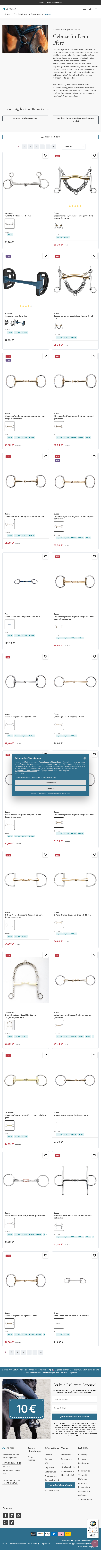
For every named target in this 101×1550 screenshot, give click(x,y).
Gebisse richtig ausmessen (25, 118)
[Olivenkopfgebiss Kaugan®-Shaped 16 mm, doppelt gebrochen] (26, 381)
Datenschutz (50, 1472)
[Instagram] (18, 1515)
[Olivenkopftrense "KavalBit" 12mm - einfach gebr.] (26, 1080)
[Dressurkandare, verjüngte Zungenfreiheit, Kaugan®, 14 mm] (75, 181)
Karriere (48, 1459)
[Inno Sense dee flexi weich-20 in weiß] (75, 1281)
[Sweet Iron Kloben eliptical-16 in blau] (26, 582)
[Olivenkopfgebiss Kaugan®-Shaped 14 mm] (26, 481)
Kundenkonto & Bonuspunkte (84, 1467)
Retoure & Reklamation (84, 1485)
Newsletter (66, 1455)
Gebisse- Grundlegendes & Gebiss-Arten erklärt (75, 119)
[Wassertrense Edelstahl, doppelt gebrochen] (26, 1180)
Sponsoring (66, 1459)
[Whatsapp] (5, 1522)
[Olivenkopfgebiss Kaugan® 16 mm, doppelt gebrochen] (75, 481)
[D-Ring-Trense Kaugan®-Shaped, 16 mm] (75, 880)
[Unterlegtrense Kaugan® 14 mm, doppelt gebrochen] (75, 980)
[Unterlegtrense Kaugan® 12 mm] (75, 682)
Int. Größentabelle (68, 1465)
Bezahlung (82, 1459)
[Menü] (84, 8)
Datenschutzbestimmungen (63, 1429)
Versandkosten (62, 1544)
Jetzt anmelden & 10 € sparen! (74, 1416)
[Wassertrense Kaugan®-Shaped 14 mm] (75, 1080)
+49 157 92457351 (10, 1483)
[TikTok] (11, 1522)
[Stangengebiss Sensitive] (26, 281)
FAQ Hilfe (83, 1448)
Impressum (50, 1467)
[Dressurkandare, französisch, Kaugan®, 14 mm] (75, 281)
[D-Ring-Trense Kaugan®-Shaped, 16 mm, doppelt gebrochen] (26, 880)
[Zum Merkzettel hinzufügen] (45, 155)
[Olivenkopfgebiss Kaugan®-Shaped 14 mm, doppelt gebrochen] (75, 582)
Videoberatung (85, 1499)
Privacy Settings (31, 1458)
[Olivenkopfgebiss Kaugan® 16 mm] (26, 1281)
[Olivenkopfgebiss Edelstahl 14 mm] (26, 682)
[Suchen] (89, 8)
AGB (47, 1463)
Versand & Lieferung (82, 1477)
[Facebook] (5, 1515)
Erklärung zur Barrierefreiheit (52, 1478)
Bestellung (82, 1455)
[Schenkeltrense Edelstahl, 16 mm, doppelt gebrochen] (75, 1180)
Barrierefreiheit (52, 1490)
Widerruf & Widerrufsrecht (60, 1485)
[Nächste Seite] (48, 146)
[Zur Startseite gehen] (9, 8)
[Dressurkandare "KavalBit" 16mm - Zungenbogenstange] (26, 980)
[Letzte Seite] (53, 146)
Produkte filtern (52, 137)
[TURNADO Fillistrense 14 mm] (26, 181)
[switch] (92, 1535)
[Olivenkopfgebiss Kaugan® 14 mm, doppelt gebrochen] (75, 381)
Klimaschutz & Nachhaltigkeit (68, 1473)
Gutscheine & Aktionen (84, 1493)
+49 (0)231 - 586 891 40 (11, 1464)
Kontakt (48, 1455)
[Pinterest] (11, 1515)
